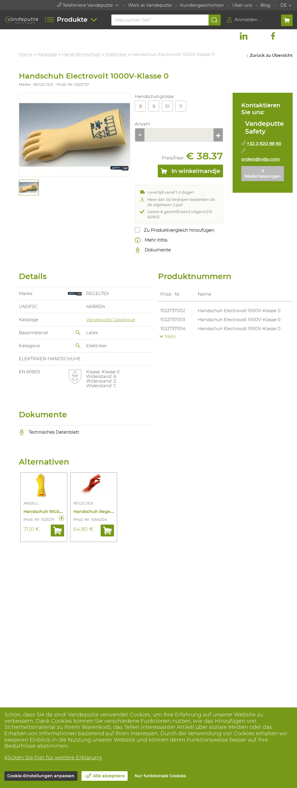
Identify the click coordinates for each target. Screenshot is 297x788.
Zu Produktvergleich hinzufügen (179, 230)
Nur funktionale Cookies (160, 775)
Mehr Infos (155, 240)
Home (25, 54)
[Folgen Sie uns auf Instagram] (258, 36)
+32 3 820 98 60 (264, 143)
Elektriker (116, 54)
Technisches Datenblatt (53, 432)
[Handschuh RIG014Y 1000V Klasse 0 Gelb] (43, 486)
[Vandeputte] (21, 19)
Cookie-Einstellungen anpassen (41, 775)
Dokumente (157, 249)
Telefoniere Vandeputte (87, 5)
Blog (265, 5)
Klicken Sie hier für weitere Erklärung (53, 757)
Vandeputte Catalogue (110, 319)
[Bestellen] (57, 530)
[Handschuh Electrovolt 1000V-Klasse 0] (74, 134)
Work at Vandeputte (150, 5)
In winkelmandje (195, 171)
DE (283, 5)
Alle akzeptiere (109, 775)
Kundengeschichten (202, 5)
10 (167, 106)
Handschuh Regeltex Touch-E (104, 511)
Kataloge (47, 54)
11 (180, 106)
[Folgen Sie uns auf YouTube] (287, 36)
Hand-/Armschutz (81, 54)
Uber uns (242, 5)
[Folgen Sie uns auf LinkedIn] (243, 36)
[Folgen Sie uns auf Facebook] (273, 36)
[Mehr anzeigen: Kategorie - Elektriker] (78, 345)
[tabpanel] (28, 187)
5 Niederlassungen (263, 173)
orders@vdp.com (260, 159)
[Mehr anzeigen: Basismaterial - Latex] (78, 332)
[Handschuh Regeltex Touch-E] (93, 486)
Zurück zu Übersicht (271, 55)
